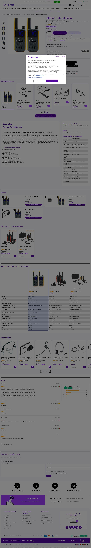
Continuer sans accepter (60, 56)
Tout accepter (51, 80)
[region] (46, 69)
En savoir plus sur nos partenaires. (35, 77)
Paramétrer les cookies (39, 80)
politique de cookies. (39, 75)
